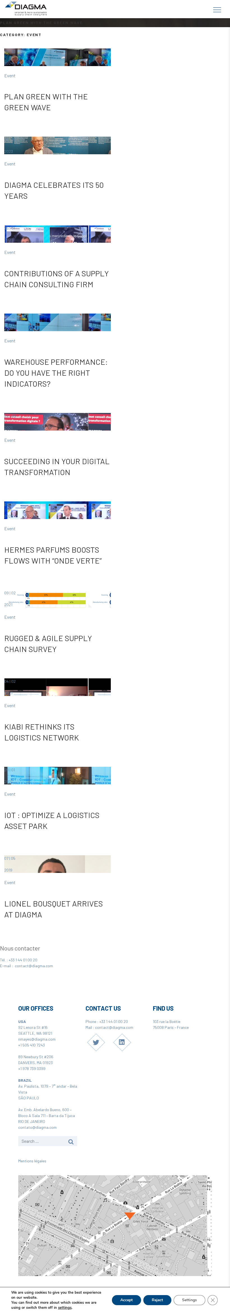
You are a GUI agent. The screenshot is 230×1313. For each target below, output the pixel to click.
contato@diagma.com (37, 1127)
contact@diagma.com (34, 965)
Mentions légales (32, 1160)
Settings (189, 1300)
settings (65, 1307)
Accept (126, 1300)
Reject (157, 1300)
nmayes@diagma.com (37, 1039)
